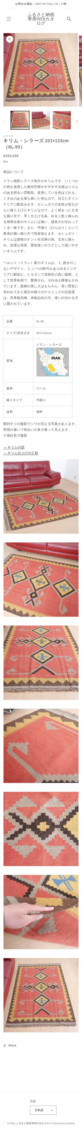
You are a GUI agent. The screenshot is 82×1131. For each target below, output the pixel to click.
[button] (9, 19)
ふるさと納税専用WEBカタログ (34, 1123)
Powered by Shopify (63, 1123)
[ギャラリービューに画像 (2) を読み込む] (40, 120)
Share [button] (12, 1045)
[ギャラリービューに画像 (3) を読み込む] (61, 120)
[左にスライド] (5, 121)
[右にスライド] (77, 121)
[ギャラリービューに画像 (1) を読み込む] (20, 120)
